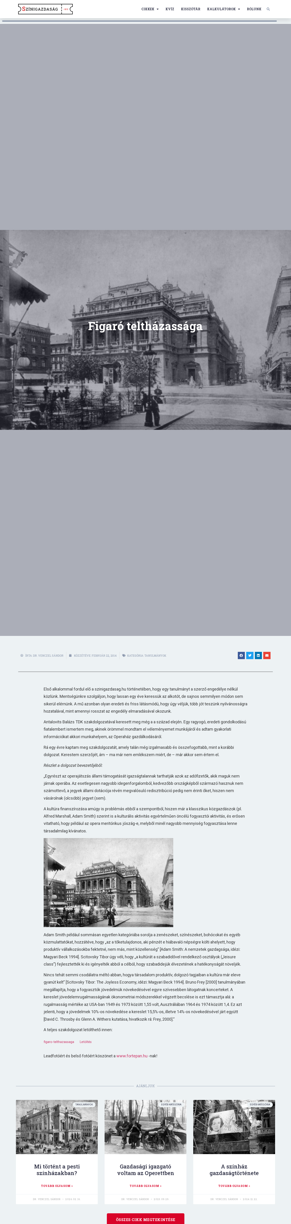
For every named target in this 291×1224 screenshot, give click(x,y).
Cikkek (147, 9)
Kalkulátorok (221, 9)
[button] (268, 9)
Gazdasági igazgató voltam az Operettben (145, 1170)
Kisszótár (190, 9)
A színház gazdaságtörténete (234, 1170)
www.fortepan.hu (132, 1055)
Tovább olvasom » (57, 1186)
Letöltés (86, 1042)
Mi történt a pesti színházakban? (57, 1170)
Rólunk (254, 9)
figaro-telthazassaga (59, 1042)
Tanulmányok (155, 655)
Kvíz (170, 9)
